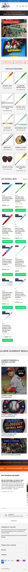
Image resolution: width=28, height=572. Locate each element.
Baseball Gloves (20, 147)
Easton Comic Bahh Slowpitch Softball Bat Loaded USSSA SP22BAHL (7, 262)
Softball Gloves (7, 167)
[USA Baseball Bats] (21, 120)
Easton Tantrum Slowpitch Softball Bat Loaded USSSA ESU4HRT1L (20, 231)
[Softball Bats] (21, 99)
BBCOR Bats (7, 147)
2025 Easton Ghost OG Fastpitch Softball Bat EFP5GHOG (7, 199)
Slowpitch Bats (7, 62)
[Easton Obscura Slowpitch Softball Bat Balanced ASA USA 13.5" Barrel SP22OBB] (7, 316)
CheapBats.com (7, 568)
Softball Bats (20, 107)
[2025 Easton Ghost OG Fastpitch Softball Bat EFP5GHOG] (7, 188)
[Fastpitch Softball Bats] (7, 99)
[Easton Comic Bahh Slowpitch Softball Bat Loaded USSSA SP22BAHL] (7, 251)
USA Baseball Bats (21, 128)
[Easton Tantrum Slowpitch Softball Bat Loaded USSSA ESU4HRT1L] (20, 219)
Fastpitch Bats (19, 62)
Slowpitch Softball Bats (20, 86)
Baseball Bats (7, 86)
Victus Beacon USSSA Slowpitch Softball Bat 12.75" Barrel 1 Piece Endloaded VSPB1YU (20, 263)
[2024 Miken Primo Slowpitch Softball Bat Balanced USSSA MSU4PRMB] (7, 219)
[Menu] (25, 6)
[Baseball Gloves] (21, 140)
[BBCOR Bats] (7, 140)
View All (3, 363)
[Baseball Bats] (7, 78)
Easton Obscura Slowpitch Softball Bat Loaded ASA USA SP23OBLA (20, 295)
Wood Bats (7, 128)
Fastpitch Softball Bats (7, 107)
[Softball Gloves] (7, 159)
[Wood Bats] (7, 120)
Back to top (14, 520)
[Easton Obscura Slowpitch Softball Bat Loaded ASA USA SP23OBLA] (20, 283)
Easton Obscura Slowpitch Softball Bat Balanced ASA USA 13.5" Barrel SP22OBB (6, 328)
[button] (23, 6)
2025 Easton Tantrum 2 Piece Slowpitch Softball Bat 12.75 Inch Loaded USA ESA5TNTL (7, 295)
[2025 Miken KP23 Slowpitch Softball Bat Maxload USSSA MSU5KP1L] (20, 188)
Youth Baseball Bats (21, 167)
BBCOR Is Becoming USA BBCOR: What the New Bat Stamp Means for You (12, 481)
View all (25, 179)
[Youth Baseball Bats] (21, 159)
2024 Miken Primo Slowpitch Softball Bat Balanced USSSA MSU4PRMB (7, 231)
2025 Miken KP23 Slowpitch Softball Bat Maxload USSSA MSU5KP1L (20, 199)
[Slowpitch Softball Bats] (21, 78)
